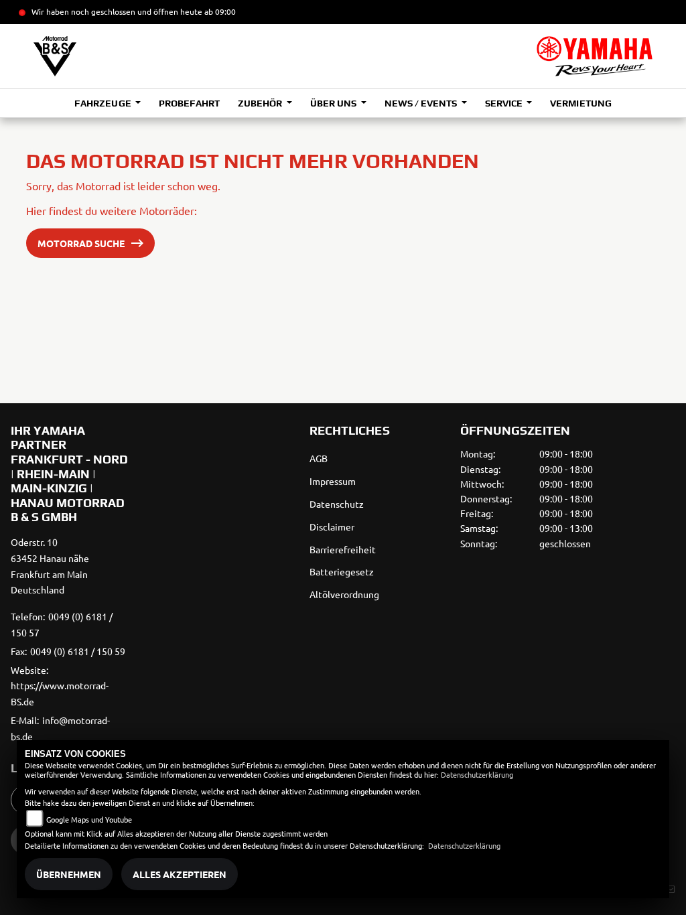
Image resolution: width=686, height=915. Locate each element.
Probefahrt (189, 103)
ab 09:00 (219, 11)
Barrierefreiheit (343, 549)
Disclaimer (332, 526)
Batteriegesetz (342, 571)
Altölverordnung (344, 594)
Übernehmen (68, 874)
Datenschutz (337, 504)
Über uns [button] (334, 103)
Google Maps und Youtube (89, 819)
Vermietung (580, 103)
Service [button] (505, 103)
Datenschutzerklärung (477, 774)
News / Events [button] (422, 103)
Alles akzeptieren (179, 874)
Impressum (333, 481)
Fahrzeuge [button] (103, 103)
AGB (319, 458)
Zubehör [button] (261, 103)
